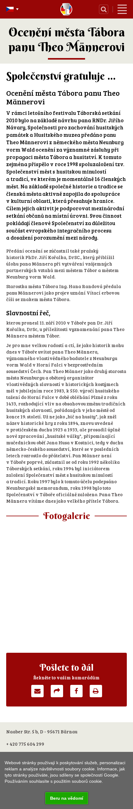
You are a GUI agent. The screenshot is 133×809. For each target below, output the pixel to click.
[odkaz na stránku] (57, 691)
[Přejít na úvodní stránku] (66, 9)
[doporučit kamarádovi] (37, 691)
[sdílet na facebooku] (76, 691)
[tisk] (96, 691)
